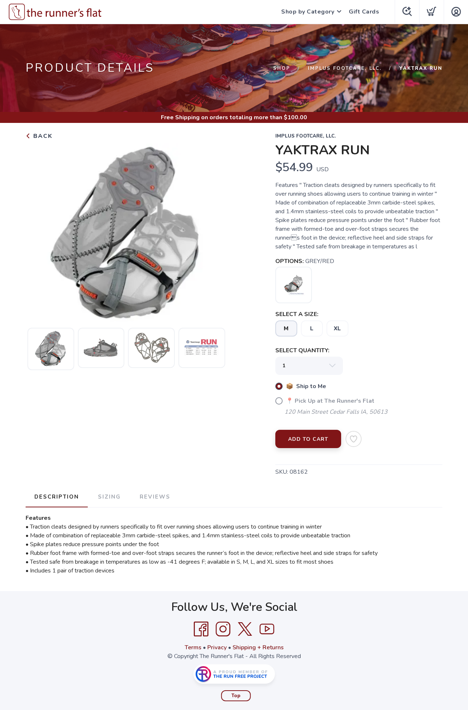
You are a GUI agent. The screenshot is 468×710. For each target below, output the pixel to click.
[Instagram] (223, 629)
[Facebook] (201, 629)
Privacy (217, 647)
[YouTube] (267, 629)
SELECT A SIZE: (296, 314)
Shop (281, 68)
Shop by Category (307, 12)
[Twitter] (245, 629)
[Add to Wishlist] (354, 439)
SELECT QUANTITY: (302, 350)
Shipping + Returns (258, 647)
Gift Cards (364, 12)
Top (236, 695)
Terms (193, 647)
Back (42, 136)
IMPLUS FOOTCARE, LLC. (345, 68)
